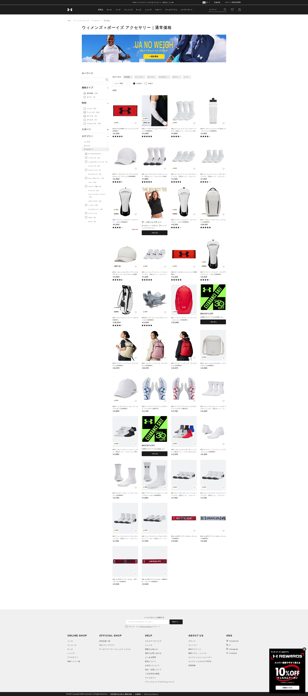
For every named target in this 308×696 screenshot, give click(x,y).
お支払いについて (152, 665)
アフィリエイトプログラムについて (159, 682)
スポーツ (158, 10)
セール (109, 10)
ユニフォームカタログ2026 (199, 661)
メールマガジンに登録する (154, 617)
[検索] (225, 9)
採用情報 (192, 665)
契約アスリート (194, 649)
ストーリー (193, 645)
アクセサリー (96, 21)
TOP (69, 21)
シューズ (148, 10)
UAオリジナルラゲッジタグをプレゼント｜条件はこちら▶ (153, 2)
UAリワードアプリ (107, 645)
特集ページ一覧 (73, 661)
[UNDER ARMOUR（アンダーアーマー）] (70, 9)
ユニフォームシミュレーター (200, 657)
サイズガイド (150, 678)
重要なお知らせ (151, 649)
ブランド (192, 641)
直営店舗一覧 (104, 641)
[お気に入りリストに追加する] (135, 123)
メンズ (117, 10)
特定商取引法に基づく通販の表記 (121, 694)
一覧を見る (154, 233)
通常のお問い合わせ (153, 653)
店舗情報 (217, 2)
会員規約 (138, 694)
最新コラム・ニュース (197, 653)
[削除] (131, 77)
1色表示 (150, 83)
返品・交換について (153, 669)
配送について (150, 661)
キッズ (138, 10)
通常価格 (107, 21)
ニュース (148, 645)
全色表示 (139, 83)
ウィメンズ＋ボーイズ (81, 21)
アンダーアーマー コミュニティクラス (115, 649)
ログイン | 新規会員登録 (233, 2)
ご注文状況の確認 (152, 674)
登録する (175, 622)
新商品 (100, 10)
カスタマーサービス (153, 641)
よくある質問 (150, 657)
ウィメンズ (128, 10)
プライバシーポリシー (146, 626)
